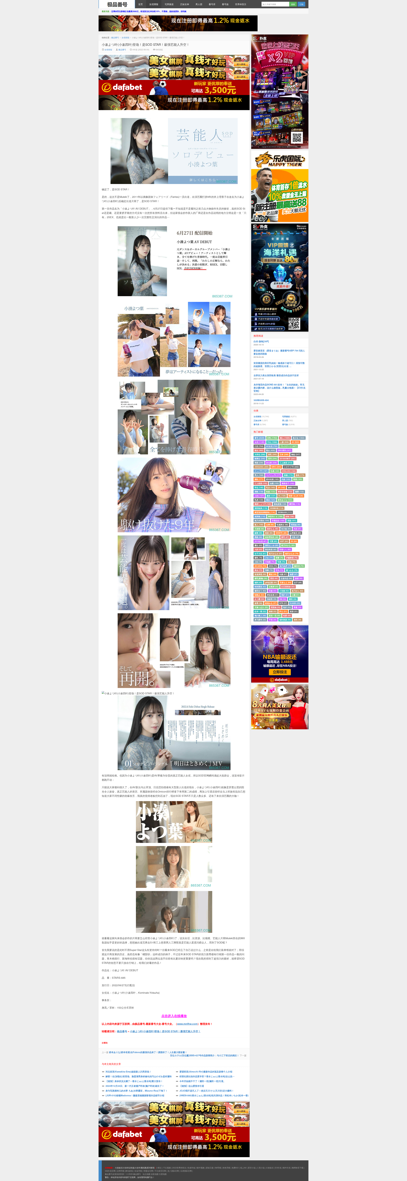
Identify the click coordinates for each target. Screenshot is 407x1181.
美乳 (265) (272, 454)
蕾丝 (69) (273, 574)
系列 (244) (272, 458)
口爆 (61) (296, 594)
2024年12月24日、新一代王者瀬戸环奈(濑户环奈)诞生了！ (135, 1085)
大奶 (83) (258, 549)
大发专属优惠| (141, 1167)
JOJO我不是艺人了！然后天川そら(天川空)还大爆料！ (206, 1090)
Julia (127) (259, 495)
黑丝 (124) (270, 499)
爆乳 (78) (258, 557)
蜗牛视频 (200, 1167)
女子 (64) (298, 582)
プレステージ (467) (288, 446)
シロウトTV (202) (291, 466)
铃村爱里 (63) (260, 586)
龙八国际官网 (173, 1170)
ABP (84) (284, 541)
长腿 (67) (283, 574)
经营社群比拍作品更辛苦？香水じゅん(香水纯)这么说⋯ (207, 1076)
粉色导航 (226, 1167)
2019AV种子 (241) (288, 458)
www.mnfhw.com (187, 1024)
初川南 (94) (286, 528)
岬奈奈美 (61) (273, 594)
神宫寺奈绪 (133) (285, 491)
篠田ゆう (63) (260, 590)
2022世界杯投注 (179, 1167)
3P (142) (281, 487)
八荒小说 (261, 1167)
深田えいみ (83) (272, 545)
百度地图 (163, 1174)
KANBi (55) (295, 603)
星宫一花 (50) (274, 615)
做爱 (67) (294, 574)
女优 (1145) (260, 442)
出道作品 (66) (286, 578)
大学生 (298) (260, 454)
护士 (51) (283, 611)
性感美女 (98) (282, 524)
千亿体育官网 (160, 1170)
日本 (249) (284, 454)
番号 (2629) (260, 437)
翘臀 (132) (299, 491)
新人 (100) (259, 524)
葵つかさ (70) (292, 570)
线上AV (243, 1167)
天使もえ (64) (285, 582)
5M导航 (218, 1167)
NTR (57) (283, 603)
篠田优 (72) (299, 566)
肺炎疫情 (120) (280, 504)
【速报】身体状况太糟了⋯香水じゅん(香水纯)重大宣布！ (134, 1081)
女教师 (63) (274, 586)
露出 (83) (258, 545)
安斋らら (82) (285, 549)
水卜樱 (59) (259, 599)
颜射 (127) (271, 495)
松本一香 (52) (260, 611)
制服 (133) (270, 491)
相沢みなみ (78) (292, 553)
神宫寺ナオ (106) (275, 516)
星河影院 (151, 1167)
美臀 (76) (279, 557)
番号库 (212, 4)
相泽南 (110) (260, 516)
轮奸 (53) (287, 607)
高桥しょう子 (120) (263, 504)
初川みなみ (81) (275, 553)
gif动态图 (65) (271, 582)
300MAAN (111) (285, 512)
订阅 (301, 4)
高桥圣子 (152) (288, 483)
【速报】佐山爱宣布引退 (191, 1085)
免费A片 (235, 1167)
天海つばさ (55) (261, 607)
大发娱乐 (270, 1167)
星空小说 (251, 1167)
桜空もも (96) (273, 528)
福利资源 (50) (285, 619)
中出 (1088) (272, 442)
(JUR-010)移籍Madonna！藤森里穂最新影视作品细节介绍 (135, 1095)
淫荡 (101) (291, 520)
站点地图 (146, 1174)
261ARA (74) (260, 566)
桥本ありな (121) (285, 499)
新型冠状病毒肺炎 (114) (265, 512)
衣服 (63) (273, 590)
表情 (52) (273, 611)
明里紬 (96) (296, 524)
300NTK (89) (281, 532)
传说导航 (138, 1170)
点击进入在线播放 (174, 1015)
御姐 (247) (295, 454)
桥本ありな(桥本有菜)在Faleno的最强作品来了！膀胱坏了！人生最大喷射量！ (148, 1052)
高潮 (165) (297, 479)
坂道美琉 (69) (260, 574)
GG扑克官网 (110, 1170)
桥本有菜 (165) (272, 479)
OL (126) (282, 495)
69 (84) (294, 541)
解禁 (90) (258, 532)
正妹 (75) (292, 561)
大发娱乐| (119, 1167)
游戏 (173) (300, 475)
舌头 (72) (279, 570)
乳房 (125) (259, 499)
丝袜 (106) (289, 516)
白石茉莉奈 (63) (288, 586)
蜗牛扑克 (286, 1167)
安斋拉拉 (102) (278, 520)
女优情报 (153, 4)
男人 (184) (259, 475)
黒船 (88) (258, 537)
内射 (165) (286, 479)
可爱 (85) (273, 541)
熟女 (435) (270, 450)
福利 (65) (258, 582)
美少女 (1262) (299, 437)
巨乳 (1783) (272, 437)
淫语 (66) (274, 578)
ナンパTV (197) (261, 471)
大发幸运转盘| (129, 1167)
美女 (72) (258, 570)
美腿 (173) (288, 475)
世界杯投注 (240, 4)
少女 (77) (269, 557)
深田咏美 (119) (261, 508)
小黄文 (159, 1167)
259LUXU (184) (289, 471)
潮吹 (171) (259, 479)
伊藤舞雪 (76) (292, 557)
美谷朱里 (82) (271, 549)
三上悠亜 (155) (261, 483)
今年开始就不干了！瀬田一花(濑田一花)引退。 (202, 1081)
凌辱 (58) (258, 603)
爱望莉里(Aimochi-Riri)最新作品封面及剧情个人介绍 (205, 1071)
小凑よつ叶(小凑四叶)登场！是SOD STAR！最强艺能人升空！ (146, 44)
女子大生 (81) (260, 553)
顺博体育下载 (297, 1167)
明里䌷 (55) (275, 607)
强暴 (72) (269, 570)
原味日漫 (209, 1167)
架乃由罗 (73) (285, 566)
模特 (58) (293, 599)
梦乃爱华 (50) (260, 619)
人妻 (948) (284, 442)
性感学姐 (191, 1167)
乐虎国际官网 (186, 1170)
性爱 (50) (287, 615)
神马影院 (129, 1170)
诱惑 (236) (259, 462)
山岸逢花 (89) (295, 532)
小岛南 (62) (284, 590)
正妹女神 (184, 4)
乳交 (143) (270, 487)
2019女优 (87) (261, 541)
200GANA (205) (262, 466)
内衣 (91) (297, 528)
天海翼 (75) (270, 561)
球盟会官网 (148, 1170)
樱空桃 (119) (294, 504)
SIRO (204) (276, 466)
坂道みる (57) (271, 603)
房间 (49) (297, 619)
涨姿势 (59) (272, 599)
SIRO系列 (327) (284, 450)
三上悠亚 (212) (286, 462)
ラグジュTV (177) (273, 475)
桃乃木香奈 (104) (262, 520)
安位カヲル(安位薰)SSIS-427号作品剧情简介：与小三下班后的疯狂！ (204, 1055)
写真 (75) (281, 561)
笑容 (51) (294, 611)
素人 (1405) (285, 437)
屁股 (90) (269, 532)
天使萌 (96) (259, 528)
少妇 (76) (258, 561)
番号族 (225, 4)
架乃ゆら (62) (297, 590)
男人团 (199, 4)
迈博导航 (120, 1170)
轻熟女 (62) (259, 594)
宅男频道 (169, 4)
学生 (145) (259, 487)
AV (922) (295, 442)
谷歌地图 (155, 1174)
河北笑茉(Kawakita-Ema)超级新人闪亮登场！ (128, 1071)
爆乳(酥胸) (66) (261, 578)
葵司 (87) (285, 537)
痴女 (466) (259, 450)
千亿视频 (167, 1167)
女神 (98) (270, 524)
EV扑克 (278, 1167)
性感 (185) (274, 471)
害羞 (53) (297, 607)
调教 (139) (259, 491)
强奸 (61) (285, 594)
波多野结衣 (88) (272, 537)
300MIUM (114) (276, 508)
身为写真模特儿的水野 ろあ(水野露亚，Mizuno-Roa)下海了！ (137, 1090)
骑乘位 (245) (260, 458)
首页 (140, 4)
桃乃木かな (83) (288, 545)
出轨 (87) (296, 537)
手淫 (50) (273, 619)
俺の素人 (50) (260, 615)
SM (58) (282, 599)
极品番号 (117, 4)
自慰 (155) (274, 483)
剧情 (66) (299, 578)
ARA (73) (273, 566)
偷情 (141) (292, 487)
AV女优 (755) (272, 446)
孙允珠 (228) (271, 462)
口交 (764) (259, 446)
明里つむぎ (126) (296, 495)
